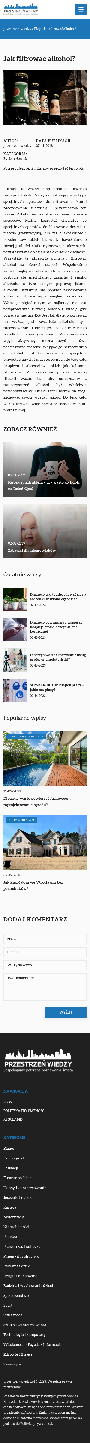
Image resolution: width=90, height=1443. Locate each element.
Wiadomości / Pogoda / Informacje (32, 1345)
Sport (8, 1305)
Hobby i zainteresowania (24, 1188)
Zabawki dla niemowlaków (32, 550)
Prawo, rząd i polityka (22, 1246)
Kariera (9, 1207)
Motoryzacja (13, 1217)
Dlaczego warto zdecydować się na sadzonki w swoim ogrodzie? (58, 597)
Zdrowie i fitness (18, 1354)
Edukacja (11, 1168)
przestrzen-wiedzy (17, 146)
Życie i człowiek (15, 159)
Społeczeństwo (16, 1296)
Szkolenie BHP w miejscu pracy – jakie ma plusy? (57, 688)
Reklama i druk (16, 1266)
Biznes (9, 1148)
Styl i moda (12, 1315)
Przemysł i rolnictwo (21, 1256)
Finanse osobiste (17, 1178)
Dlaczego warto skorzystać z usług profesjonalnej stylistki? (58, 657)
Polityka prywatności (24, 1111)
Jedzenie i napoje (17, 1197)
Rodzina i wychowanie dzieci (28, 1286)
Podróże (10, 1236)
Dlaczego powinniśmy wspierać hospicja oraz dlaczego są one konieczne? (56, 627)
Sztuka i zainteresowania (24, 1325)
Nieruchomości (16, 1227)
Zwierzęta (12, 1364)
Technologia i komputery (24, 1335)
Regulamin (13, 1119)
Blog (7, 1102)
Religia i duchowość (20, 1276)
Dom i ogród (13, 1158)
